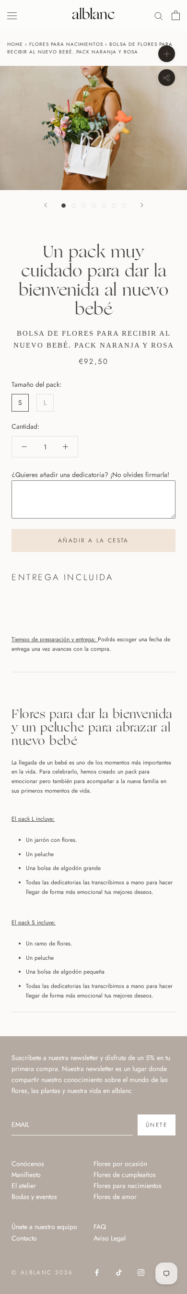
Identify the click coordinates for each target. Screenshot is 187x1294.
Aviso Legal (110, 1238)
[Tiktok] (119, 1272)
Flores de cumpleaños (125, 1174)
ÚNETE (156, 1125)
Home (15, 44)
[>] (141, 205)
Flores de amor (115, 1196)
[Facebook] (97, 1272)
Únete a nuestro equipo (44, 1226)
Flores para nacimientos (66, 44)
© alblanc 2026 (42, 1272)
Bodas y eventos (34, 1196)
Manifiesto (26, 1174)
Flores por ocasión (120, 1163)
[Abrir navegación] (12, 15)
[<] (45, 205)
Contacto (24, 1238)
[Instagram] (141, 1272)
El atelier (24, 1185)
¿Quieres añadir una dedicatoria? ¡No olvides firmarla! (90, 474)
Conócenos (28, 1163)
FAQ (100, 1226)
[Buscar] (158, 15)
